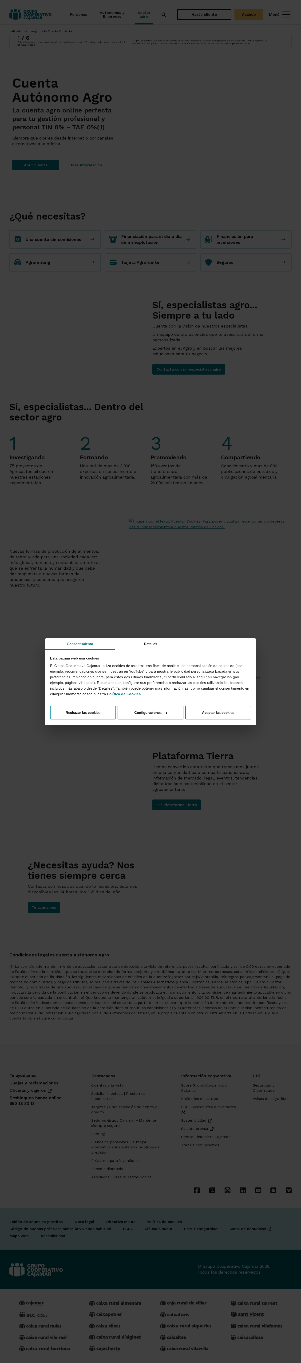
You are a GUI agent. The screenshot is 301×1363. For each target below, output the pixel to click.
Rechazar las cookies (83, 713)
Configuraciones (148, 713)
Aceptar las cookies (218, 713)
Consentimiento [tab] (80, 644)
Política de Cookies (124, 694)
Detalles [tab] (150, 644)
